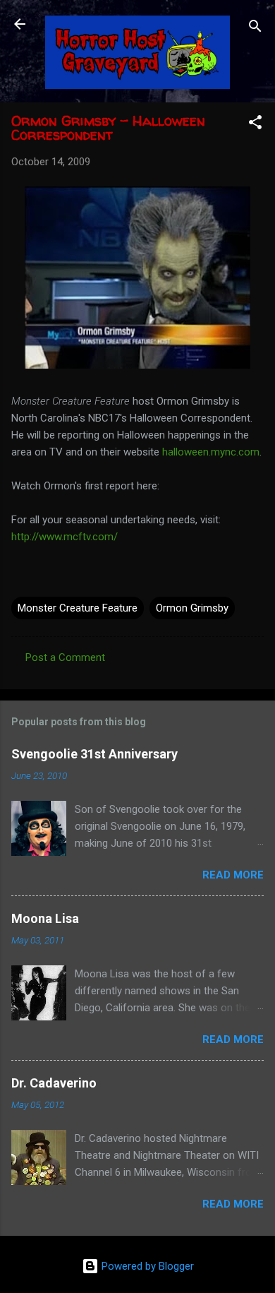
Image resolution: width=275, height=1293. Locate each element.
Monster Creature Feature (78, 608)
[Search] (255, 28)
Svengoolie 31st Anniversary (94, 753)
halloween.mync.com (210, 452)
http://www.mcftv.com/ (64, 536)
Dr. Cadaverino (54, 1082)
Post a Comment (65, 657)
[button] (255, 125)
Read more (233, 875)
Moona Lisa (45, 918)
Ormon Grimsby (192, 608)
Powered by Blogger (146, 1266)
